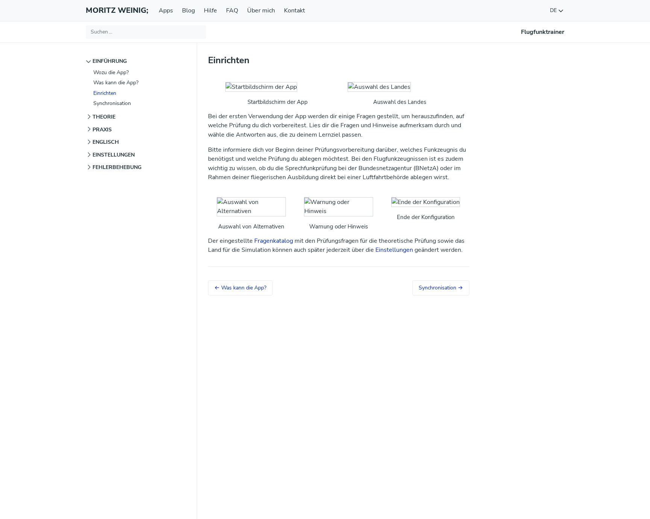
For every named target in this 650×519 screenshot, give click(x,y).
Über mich (261, 10)
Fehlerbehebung (117, 167)
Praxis (102, 129)
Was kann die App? (115, 82)
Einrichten (104, 93)
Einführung (110, 61)
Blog (188, 10)
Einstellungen (114, 154)
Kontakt (294, 10)
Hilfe (210, 10)
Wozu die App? (111, 72)
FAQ (232, 10)
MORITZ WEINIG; (117, 10)
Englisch (106, 142)
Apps (166, 10)
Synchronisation (112, 103)
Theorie (104, 116)
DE (554, 10)
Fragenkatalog (273, 241)
